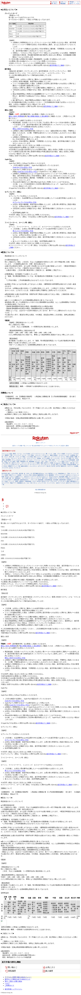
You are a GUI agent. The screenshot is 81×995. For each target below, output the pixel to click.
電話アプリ (13, 483)
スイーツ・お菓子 (42, 456)
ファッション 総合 (7, 453)
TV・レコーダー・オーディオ (59, 458)
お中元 (58, 466)
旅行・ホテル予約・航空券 (15, 473)
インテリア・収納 (46, 460)
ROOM (39, 481)
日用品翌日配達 (71, 464)
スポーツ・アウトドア (71, 461)
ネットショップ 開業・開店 (35, 463)
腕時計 (7, 455)
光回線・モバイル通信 (43, 458)
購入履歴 (49, 971)
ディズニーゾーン (35, 464)
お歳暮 (76, 466)
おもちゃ (19, 460)
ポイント (24, 463)
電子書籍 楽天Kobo (38, 473)
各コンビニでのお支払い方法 (23, 231)
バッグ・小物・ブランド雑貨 (56, 453)
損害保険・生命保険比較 (45, 480)
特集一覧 (22, 445)
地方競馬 (61, 476)
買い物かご (12, 967)
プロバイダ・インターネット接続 (59, 481)
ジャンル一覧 (29, 445)
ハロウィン (70, 466)
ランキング (57, 445)
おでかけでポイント (42, 476)
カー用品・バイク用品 (26, 456)
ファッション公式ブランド (11, 464)
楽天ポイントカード (30, 476)
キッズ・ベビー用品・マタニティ (31, 455)
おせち (11, 467)
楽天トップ (15, 445)
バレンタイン (33, 466)
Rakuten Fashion (53, 476)
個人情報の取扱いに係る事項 (38, 116)
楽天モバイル (45, 481)
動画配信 (20, 483)
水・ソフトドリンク (54, 456)
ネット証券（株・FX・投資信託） (11, 478)
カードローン (26, 478)
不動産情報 (28, 481)
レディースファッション (38, 453)
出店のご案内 (65, 445)
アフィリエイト (73, 476)
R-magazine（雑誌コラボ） (62, 463)
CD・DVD (75, 458)
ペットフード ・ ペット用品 (56, 461)
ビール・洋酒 (65, 456)
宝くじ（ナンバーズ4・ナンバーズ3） (44, 483)
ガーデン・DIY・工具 (41, 461)
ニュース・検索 (13, 481)
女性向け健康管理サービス (40, 475)
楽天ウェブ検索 (48, 463)
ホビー (24, 460)
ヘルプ (7, 983)
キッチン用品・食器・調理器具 (17, 461)
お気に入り (50, 967)
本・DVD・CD (28, 473)
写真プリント (13, 475)
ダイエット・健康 (47, 455)
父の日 (53, 466)
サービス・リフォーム (33, 460)
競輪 (66, 476)
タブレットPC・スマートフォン (27, 458)
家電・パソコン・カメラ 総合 (21, 453)
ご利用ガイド (9, 985)
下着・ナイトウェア (15, 455)
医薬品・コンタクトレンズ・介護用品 (64, 455)
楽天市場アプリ (38, 445)
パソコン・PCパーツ (11, 458)
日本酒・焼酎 (73, 456)
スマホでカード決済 (64, 478)
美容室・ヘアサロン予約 (24, 475)
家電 (70, 458)
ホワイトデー (42, 466)
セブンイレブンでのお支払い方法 (24, 202)
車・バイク (16, 456)
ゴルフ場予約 (49, 473)
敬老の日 (63, 466)
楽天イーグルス (60, 483)
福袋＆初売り (25, 466)
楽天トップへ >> (40, 442)
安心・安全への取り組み (13, 981)
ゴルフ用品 (5, 463)
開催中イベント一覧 (14, 466)
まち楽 (53, 464)
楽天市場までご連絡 (57, 65)
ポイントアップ (24, 464)
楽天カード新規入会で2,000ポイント (17, 979)
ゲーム (14, 460)
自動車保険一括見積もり (66, 480)
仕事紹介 (21, 481)
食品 (35, 456)
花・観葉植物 (30, 461)
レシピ (55, 473)
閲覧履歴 (12, 971)
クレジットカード (36, 478)
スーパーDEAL (48, 445)
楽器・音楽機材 (6, 460)
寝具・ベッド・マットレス (60, 460)
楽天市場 (4, 473)
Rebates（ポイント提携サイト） (14, 476)
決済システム (53, 478)
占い (25, 483)
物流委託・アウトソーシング (57, 475)
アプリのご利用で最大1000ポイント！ (18, 977)
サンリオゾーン (45, 464)
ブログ (34, 481)
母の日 (48, 466)
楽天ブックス (15, 463)
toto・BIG (30, 483)
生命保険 (55, 480)
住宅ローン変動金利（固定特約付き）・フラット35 (22, 480)
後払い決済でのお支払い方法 (23, 129)
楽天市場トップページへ (13, 989)
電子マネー (45, 478)
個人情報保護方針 (40, 489)
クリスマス (5, 467)
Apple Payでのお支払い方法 (22, 167)
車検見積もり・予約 (64, 473)
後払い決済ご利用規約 (16, 116)
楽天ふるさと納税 (61, 464)
